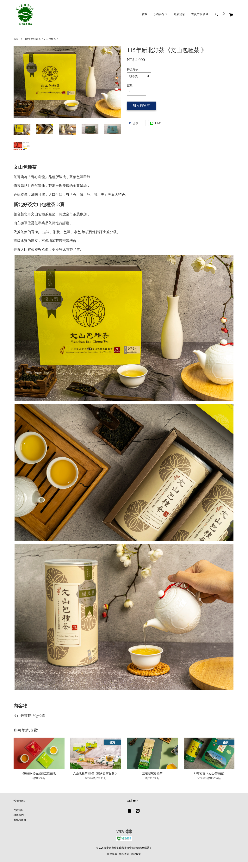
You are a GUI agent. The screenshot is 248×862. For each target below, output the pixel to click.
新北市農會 (20, 819)
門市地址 (19, 810)
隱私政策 (124, 854)
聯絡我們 (19, 815)
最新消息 (179, 14)
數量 (130, 85)
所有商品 (159, 14)
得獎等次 (133, 69)
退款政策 (136, 854)
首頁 (144, 14)
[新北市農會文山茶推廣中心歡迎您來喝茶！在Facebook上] (129, 812)
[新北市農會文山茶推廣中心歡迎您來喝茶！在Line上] (137, 812)
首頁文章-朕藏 (199, 14)
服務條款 (112, 854)
